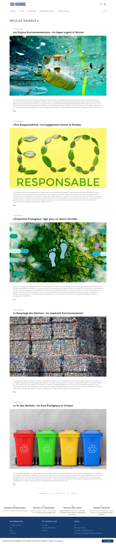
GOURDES (13, 11)
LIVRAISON (45, 525)
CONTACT (44, 530)
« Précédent (42, 493)
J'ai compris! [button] (107, 541)
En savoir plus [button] (59, 541)
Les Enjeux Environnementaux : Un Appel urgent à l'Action (48, 32)
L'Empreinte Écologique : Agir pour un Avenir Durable (45, 218)
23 (68, 493)
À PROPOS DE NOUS (63, 11)
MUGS (22, 11)
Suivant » (74, 493)
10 (60, 493)
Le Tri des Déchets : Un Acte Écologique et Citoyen (43, 405)
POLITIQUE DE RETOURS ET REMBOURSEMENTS (88, 533)
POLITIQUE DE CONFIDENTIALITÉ (83, 530)
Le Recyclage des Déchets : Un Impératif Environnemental (48, 313)
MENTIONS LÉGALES (80, 528)
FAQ (11, 528)
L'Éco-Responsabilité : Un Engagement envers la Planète (47, 124)
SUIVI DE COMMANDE (48, 528)
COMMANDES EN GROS (47, 11)
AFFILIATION (13, 533)
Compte (104, 11)
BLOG (11, 530)
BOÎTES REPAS (32, 11)
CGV (75, 525)
